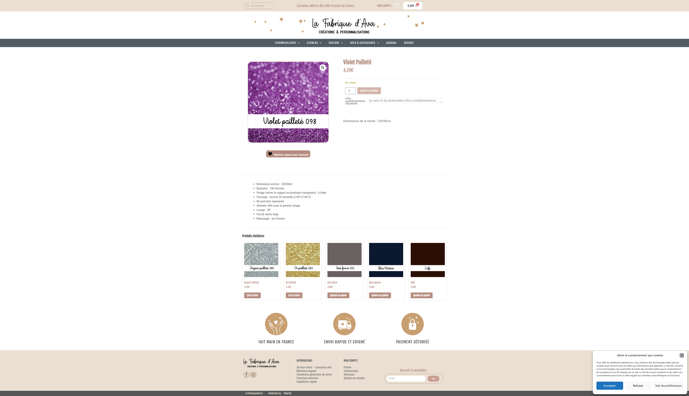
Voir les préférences (668, 385)
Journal (391, 43)
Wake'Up (287, 393)
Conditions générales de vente (314, 374)
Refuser (638, 385)
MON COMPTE (384, 6)
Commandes (351, 371)
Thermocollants (285, 43)
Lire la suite (252, 295)
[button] (682, 355)
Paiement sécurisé (308, 378)
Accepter (610, 385)
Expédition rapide (307, 381)
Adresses (349, 374)
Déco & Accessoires (362, 43)
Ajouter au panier (369, 90)
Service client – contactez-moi (314, 367)
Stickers (312, 43)
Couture (334, 43)
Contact (409, 43)
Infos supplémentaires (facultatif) (355, 101)
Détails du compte (354, 378)
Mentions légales (307, 371)
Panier (347, 367)
